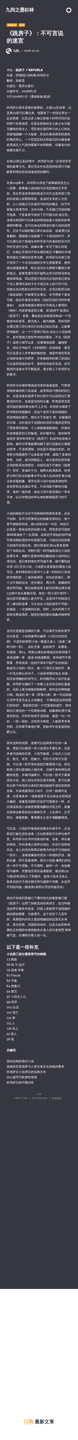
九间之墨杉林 (20, 10)
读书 (22, 25)
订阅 (29, 1421)
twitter (21, 1098)
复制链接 (57, 1098)
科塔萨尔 (12, 25)
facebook (39, 1098)
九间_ (16, 50)
